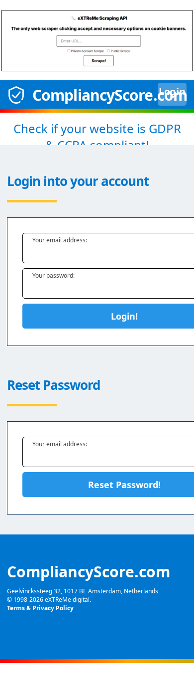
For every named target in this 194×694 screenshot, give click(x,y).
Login (157, 94)
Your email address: (59, 240)
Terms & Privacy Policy (40, 608)
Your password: (53, 275)
